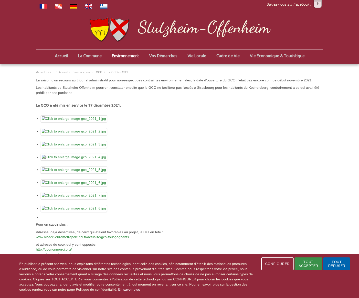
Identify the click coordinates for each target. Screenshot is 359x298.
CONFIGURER (277, 264)
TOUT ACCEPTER (308, 264)
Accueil (61, 56)
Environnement (125, 56)
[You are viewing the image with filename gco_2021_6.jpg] (74, 183)
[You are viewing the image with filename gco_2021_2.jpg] (74, 131)
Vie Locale (197, 56)
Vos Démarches (163, 56)
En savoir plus (129, 289)
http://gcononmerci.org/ (54, 249)
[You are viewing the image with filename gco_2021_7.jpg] (74, 195)
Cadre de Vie (228, 56)
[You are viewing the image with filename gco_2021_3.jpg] (74, 144)
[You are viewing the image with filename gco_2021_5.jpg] (74, 170)
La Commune (90, 56)
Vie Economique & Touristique (277, 56)
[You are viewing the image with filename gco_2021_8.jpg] (74, 208)
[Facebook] (318, 4)
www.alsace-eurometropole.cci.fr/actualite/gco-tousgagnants (82, 237)
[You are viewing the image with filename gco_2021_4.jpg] (74, 157)
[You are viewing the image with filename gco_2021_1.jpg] (74, 119)
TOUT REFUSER (336, 264)
